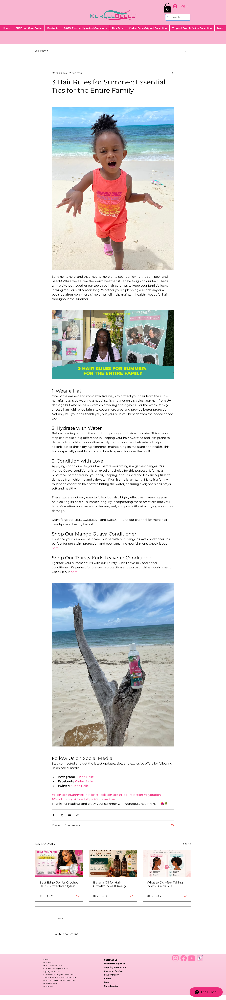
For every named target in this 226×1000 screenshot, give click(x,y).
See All (187, 843)
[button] (186, 51)
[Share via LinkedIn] (69, 814)
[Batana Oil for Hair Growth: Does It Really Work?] (113, 863)
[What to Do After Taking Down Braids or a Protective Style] (167, 863)
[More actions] (172, 73)
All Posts (41, 51)
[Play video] (113, 344)
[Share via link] (77, 814)
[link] (167, 8)
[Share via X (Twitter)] (61, 814)
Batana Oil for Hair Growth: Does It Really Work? (109, 884)
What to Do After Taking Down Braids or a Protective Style (165, 884)
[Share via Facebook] (53, 814)
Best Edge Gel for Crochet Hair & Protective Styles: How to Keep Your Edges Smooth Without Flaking (58, 884)
